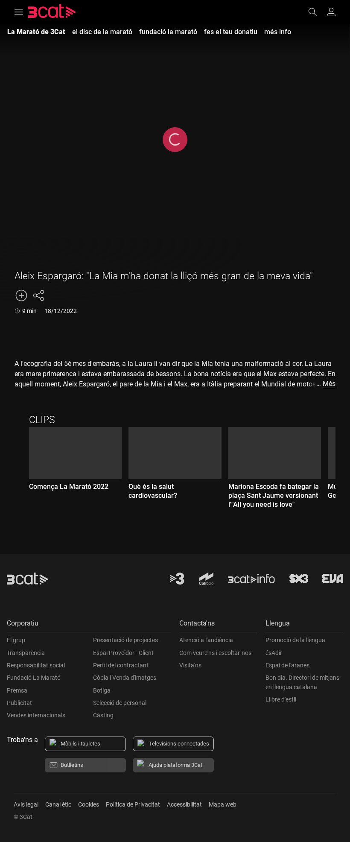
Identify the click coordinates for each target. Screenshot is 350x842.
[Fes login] (331, 12)
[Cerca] (316, 12)
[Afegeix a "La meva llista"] (21, 295)
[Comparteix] (38, 295)
